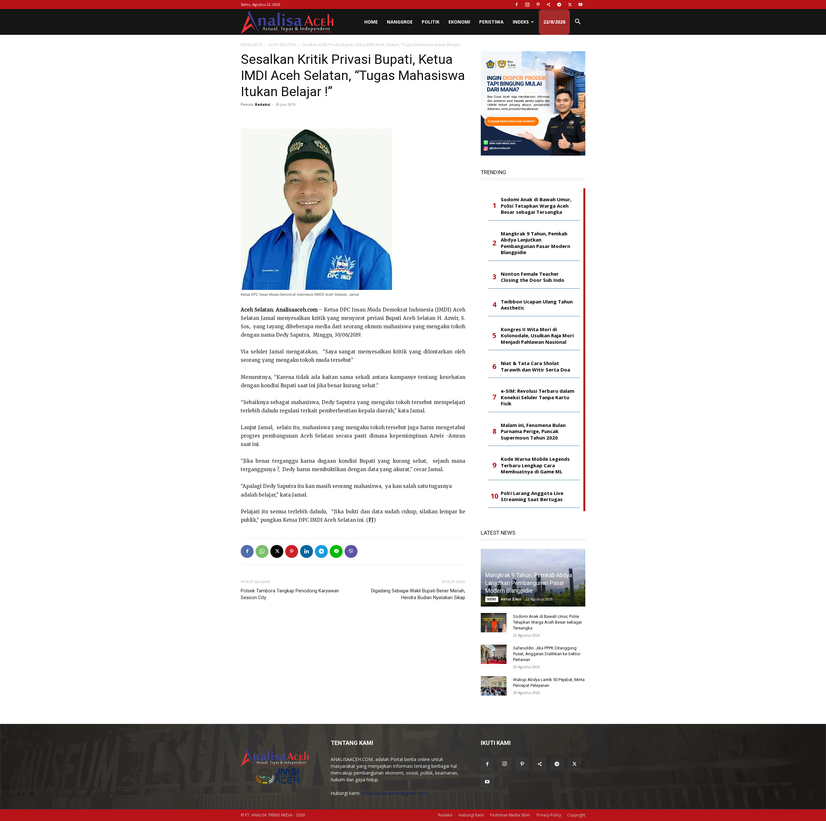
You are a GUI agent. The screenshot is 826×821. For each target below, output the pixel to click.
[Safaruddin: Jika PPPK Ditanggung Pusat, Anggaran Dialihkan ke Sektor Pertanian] (494, 654)
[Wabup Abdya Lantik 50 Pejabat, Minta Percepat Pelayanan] (494, 686)
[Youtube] (580, 4)
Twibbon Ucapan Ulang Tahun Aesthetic (537, 305)
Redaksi (262, 104)
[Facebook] (516, 4)
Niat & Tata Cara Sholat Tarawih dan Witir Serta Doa (535, 366)
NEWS (491, 599)
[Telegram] (559, 4)
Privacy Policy (549, 815)
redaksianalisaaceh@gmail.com (394, 793)
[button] (577, 22)
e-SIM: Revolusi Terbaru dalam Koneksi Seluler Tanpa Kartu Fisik (537, 397)
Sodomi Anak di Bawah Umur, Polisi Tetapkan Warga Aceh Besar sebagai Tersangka (536, 205)
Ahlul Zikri (511, 599)
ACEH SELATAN (282, 44)
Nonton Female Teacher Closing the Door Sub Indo (532, 277)
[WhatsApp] (262, 551)
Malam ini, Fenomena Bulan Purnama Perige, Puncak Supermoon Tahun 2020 (533, 431)
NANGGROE (400, 22)
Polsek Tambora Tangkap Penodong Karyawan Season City (290, 594)
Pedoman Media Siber (510, 815)
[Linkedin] (306, 551)
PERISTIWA (491, 22)
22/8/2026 (554, 22)
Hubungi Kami (471, 815)
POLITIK (430, 22)
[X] (570, 4)
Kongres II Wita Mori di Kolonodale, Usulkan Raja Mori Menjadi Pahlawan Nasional (537, 335)
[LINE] (336, 551)
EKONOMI (459, 22)
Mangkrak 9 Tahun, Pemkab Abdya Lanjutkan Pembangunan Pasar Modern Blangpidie (535, 243)
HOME (371, 22)
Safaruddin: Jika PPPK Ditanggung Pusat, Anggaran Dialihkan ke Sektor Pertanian (546, 654)
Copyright (576, 815)
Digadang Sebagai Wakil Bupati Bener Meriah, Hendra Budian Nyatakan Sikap (418, 594)
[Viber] (351, 551)
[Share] (548, 4)
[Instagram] (527, 4)
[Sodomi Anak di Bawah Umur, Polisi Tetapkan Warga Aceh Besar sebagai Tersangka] (494, 622)
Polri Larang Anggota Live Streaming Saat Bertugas (532, 496)
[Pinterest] (538, 4)
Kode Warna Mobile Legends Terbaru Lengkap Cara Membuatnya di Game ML (535, 465)
